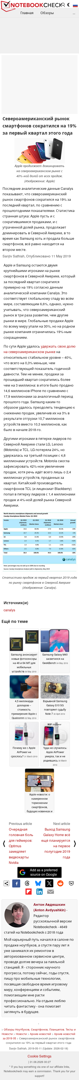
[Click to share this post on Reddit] (60, 883)
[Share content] (6, 883)
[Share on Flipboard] (28, 891)
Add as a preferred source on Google (44, 872)
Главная (26, 12)
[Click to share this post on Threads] (27, 883)
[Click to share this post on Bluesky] (38, 883)
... (74, 12)
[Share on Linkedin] (39, 891)
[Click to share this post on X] (49, 883)
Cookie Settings (39, 1056)
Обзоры (47, 12)
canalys (9, 610)
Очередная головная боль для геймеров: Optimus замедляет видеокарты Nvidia (21, 846)
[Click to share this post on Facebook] (16, 883)
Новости (21, 1034)
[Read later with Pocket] (71, 883)
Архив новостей (40, 1034)
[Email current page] (51, 892)
